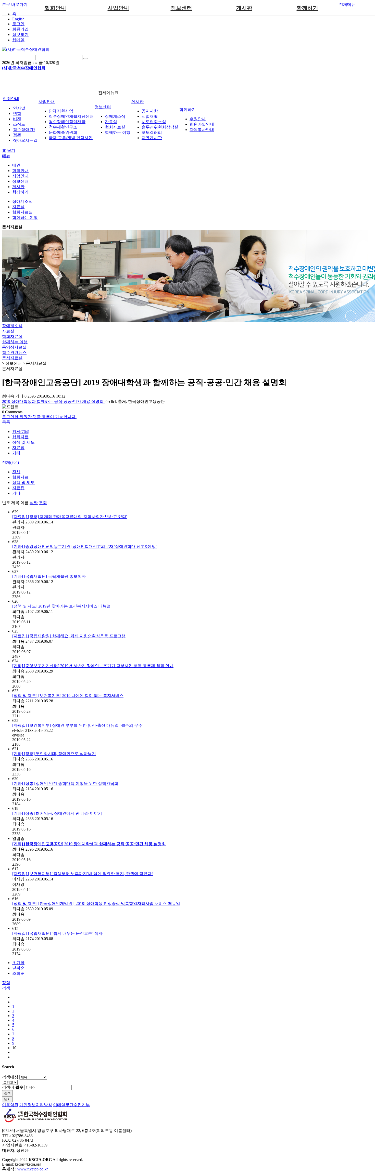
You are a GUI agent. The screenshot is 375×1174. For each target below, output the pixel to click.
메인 (16, 165)
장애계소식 (115, 116)
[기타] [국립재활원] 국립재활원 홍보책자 (49, 576)
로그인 (18, 24)
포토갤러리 (152, 132)
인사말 (19, 108)
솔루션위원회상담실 (160, 127)
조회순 (18, 973)
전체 (16, 472)
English (18, 19)
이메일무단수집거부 (71, 1105)
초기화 (18, 962)
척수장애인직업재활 (67, 122)
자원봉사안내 (202, 129)
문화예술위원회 (63, 132)
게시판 (244, 8)
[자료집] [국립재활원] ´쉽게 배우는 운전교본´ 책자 (57, 933)
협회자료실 (115, 127)
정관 (17, 135)
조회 (43, 502)
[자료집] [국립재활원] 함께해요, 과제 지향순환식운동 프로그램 (69, 636)
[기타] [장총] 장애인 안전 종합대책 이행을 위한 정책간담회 (65, 783)
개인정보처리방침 (35, 1105)
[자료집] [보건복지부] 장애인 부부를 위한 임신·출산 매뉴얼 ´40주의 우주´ (78, 725)
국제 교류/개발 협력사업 (71, 138)
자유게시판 (152, 138)
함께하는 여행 (117, 132)
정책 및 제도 (23, 442)
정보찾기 (20, 34)
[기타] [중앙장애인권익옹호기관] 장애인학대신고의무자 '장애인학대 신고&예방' (84, 546)
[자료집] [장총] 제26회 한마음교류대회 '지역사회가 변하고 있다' (69, 517)
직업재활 (150, 116)
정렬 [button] (6, 983)
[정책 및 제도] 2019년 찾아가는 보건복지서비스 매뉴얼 (61, 606)
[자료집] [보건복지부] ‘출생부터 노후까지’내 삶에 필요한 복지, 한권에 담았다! (82, 874)
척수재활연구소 (63, 127)
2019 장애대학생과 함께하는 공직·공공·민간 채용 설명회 (53, 401)
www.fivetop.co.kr (32, 1169)
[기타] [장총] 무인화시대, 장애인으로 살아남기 (54, 753)
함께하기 (307, 8)
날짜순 (18, 968)
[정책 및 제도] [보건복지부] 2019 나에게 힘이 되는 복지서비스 (67, 695)
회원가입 (20, 29)
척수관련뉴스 (14, 352)
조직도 (19, 124)
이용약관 (10, 1105)
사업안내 (118, 8)
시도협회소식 (154, 122)
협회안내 (55, 8)
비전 (17, 119)
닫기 (11, 150)
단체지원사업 (61, 111)
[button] (6, 422)
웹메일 (18, 40)
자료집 (18, 447)
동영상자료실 (14, 347)
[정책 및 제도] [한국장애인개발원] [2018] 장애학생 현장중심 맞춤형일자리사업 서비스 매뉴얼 (96, 903)
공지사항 (150, 111)
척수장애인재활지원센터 (71, 116)
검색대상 (10, 1077)
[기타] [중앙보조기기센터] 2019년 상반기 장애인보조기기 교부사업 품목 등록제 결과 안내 (92, 666)
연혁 (17, 113)
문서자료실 (12, 227)
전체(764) (20, 431)
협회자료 (20, 437)
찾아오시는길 (25, 140)
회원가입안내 (202, 124)
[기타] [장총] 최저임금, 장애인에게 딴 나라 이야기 (57, 813)
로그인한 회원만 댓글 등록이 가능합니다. (39, 417)
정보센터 (181, 8)
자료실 (111, 122)
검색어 (12, 1087)
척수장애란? (24, 129)
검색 (7, 1093)
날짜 (34, 502)
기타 (16, 453)
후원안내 (198, 119)
